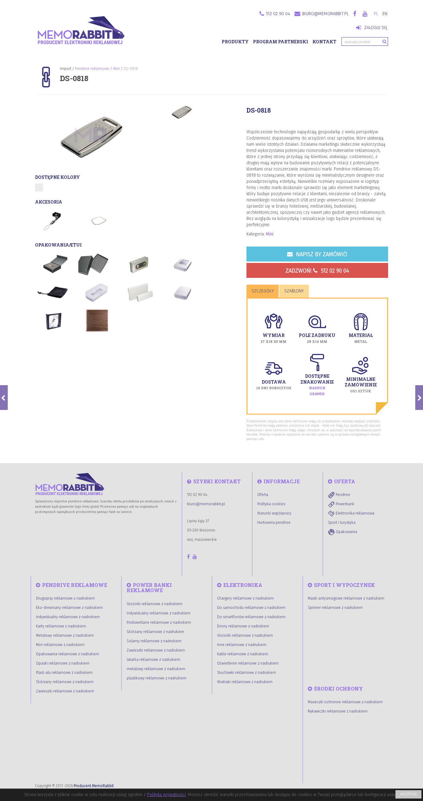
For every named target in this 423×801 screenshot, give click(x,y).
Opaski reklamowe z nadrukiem (62, 663)
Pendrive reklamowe (92, 69)
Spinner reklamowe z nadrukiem (335, 607)
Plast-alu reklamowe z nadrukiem (64, 672)
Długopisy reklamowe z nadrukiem (65, 598)
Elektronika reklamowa (354, 513)
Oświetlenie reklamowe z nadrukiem (248, 663)
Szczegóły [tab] (262, 291)
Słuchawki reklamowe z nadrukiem (246, 672)
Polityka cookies (271, 504)
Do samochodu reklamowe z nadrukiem (251, 607)
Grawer (317, 394)
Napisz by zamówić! (320, 254)
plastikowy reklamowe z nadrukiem (156, 678)
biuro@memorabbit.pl (325, 13)
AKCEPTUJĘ (408, 794)
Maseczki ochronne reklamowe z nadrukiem (345, 702)
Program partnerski (280, 42)
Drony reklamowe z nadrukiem (243, 626)
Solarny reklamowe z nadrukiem (154, 641)
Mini (116, 69)
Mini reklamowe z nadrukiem (60, 645)
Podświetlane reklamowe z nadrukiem (159, 622)
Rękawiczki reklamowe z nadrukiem (338, 711)
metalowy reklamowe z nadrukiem (156, 669)
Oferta (262, 495)
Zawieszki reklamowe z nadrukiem (65, 691)
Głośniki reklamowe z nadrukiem (154, 604)
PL (376, 13)
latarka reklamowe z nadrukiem (153, 659)
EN (384, 13)
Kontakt (324, 42)
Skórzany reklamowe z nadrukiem (65, 682)
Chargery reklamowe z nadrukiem (245, 598)
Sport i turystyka (341, 522)
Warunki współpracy (274, 513)
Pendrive (342, 495)
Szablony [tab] (294, 291)
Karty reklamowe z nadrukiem (61, 626)
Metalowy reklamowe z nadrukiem (65, 635)
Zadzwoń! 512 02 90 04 (317, 270)
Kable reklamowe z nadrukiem (242, 654)
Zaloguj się (375, 27)
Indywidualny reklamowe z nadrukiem (68, 617)
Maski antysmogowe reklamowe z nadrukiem (346, 598)
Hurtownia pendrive (273, 522)
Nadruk (317, 388)
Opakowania (346, 532)
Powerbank (344, 504)
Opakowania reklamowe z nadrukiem (67, 654)
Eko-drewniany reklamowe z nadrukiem (69, 607)
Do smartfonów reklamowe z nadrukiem (251, 617)
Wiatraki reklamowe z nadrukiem (245, 682)
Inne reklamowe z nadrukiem (241, 645)
